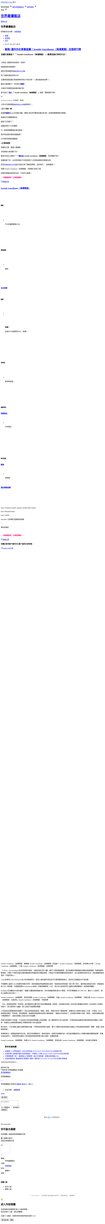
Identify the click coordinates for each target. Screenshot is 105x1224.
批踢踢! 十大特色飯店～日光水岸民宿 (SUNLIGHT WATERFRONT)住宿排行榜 (33, 1051)
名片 (6, 41)
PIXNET (37, 1195)
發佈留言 (4, 1110)
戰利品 (21, 156)
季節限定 (4, 413)
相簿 (6, 36)
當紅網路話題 (6, 487)
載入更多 (4, 1097)
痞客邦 (18, 1084)
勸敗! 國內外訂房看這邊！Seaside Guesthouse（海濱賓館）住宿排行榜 (43, 49)
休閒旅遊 (17, 32)
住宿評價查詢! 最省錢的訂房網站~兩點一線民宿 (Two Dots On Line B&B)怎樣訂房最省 (36, 1058)
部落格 (7, 38)
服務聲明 (72, 1195)
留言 (23, 1084)
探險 (7, 113)
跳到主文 (4, 21)
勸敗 (2, 464)
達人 (10, 92)
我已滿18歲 (5, 1220)
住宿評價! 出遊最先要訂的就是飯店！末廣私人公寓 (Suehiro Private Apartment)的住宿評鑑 (37, 1054)
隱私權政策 (64, 1195)
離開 (11, 1220)
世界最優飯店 (11, 16)
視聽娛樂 (17, 1090)
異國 (22, 84)
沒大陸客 (4, 288)
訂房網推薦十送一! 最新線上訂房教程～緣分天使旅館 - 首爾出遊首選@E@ (32, 1056)
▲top (3, 1093)
